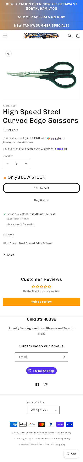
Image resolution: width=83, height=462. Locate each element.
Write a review (41, 302)
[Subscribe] (63, 356)
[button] (5, 35)
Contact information (31, 444)
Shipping (7, 142)
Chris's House (27, 432)
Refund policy (64, 432)
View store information (21, 224)
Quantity (8, 156)
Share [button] (10, 255)
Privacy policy (23, 438)
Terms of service (42, 438)
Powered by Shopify (44, 432)
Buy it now (41, 200)
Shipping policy (62, 438)
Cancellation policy (55, 444)
